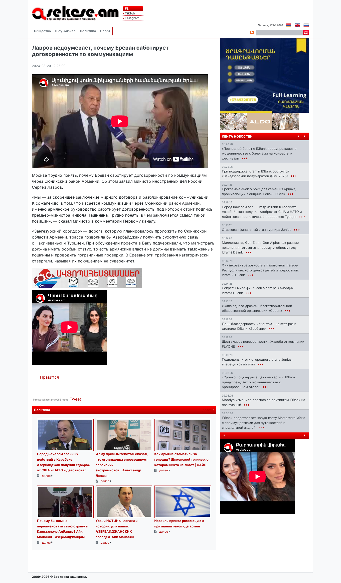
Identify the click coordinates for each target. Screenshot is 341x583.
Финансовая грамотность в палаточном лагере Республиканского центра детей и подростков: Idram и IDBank (260, 270)
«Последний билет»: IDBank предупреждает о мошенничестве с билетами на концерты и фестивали (259, 153)
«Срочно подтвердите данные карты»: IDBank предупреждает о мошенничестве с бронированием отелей (259, 382)
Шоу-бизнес (65, 31)
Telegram (132, 18)
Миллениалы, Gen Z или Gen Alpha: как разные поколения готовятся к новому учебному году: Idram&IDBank (260, 247)
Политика (88, 31)
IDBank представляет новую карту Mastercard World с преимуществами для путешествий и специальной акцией (263, 422)
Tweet (75, 399)
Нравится (49, 377)
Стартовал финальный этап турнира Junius (257, 230)
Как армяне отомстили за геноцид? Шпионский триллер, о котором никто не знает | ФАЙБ (181, 459)
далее (207, 410)
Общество (42, 31)
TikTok (129, 13)
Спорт (105, 31)
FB (126, 8)
